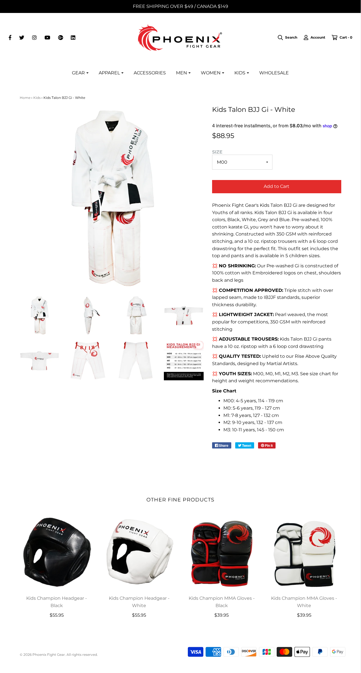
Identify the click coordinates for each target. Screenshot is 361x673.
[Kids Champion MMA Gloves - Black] (222, 552)
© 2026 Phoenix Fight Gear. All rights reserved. (59, 654)
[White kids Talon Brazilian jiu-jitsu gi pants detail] (87, 361)
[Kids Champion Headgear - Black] (57, 552)
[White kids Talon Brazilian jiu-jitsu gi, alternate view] (87, 315)
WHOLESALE (274, 72)
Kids (37, 97)
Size (217, 152)
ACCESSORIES (150, 72)
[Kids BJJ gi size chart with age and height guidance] (184, 361)
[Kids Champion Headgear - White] (139, 552)
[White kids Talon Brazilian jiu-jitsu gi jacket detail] (184, 315)
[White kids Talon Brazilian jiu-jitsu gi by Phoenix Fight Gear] (40, 315)
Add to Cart (276, 186)
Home (25, 97)
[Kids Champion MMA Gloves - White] (304, 552)
